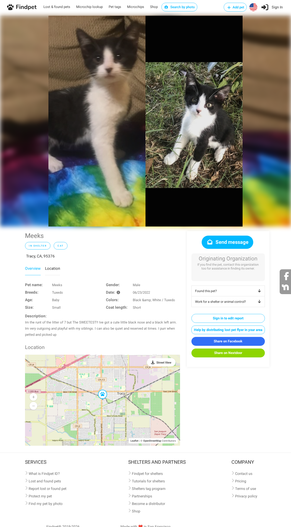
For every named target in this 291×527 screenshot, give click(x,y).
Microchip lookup (89, 7)
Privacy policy (246, 496)
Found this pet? (206, 291)
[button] (99, 390)
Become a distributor (148, 504)
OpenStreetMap (152, 440)
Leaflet (134, 440)
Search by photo (182, 7)
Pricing (240, 481)
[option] (97, 121)
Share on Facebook (228, 341)
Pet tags (115, 7)
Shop (154, 7)
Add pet (238, 7)
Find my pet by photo (46, 504)
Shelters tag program (149, 488)
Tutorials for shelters (148, 481)
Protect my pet (40, 496)
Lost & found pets (56, 7)
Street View (163, 362)
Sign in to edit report (228, 318)
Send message (231, 242)
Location (52, 268)
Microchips (135, 7)
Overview (33, 268)
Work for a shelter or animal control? (220, 301)
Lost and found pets (45, 481)
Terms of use (245, 488)
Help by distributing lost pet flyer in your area (228, 330)
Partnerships (142, 496)
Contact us (243, 473)
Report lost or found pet (47, 488)
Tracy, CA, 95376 (40, 256)
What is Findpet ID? (44, 473)
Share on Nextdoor (228, 353)
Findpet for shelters (147, 473)
